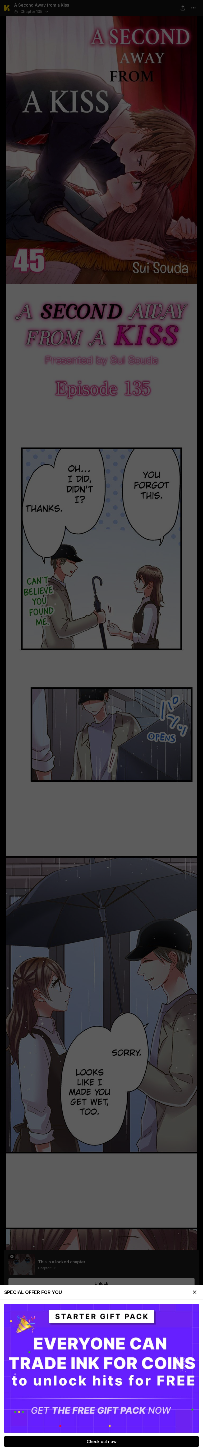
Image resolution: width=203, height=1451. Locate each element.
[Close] (194, 1292)
